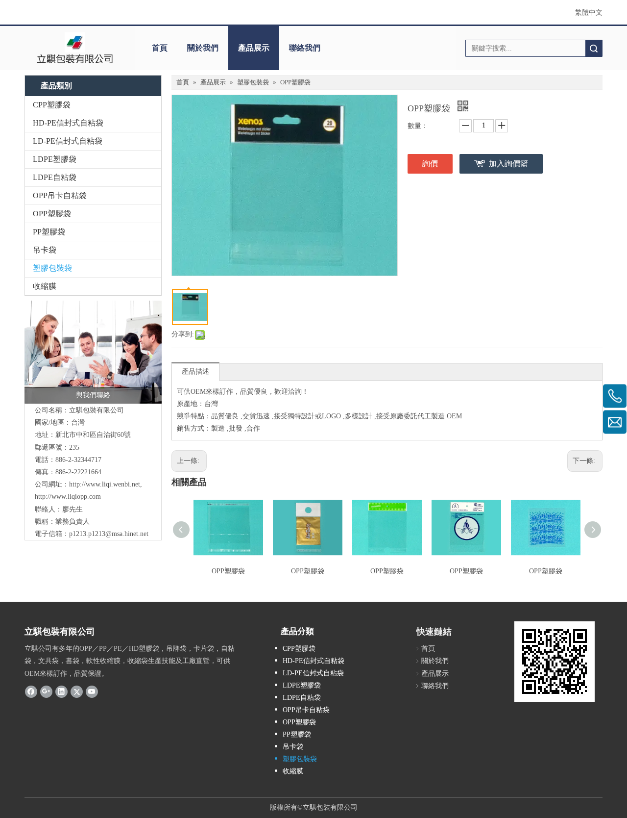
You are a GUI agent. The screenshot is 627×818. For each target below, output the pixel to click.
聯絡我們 (304, 48)
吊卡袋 (44, 250)
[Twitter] (77, 691)
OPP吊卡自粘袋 (60, 195)
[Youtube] (92, 691)
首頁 (160, 48)
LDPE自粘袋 (54, 177)
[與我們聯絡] (93, 352)
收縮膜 (44, 286)
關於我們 (202, 48)
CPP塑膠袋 (52, 105)
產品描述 (195, 371)
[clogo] (74, 48)
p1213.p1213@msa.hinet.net (108, 533)
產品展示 (253, 48)
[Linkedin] (61, 691)
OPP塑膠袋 (52, 213)
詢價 (430, 163)
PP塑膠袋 (49, 232)
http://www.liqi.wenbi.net (104, 484)
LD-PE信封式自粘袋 (67, 141)
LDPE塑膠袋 (54, 159)
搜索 (593, 48)
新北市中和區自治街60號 (93, 434)
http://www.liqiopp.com (68, 496)
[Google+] (46, 691)
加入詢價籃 (508, 163)
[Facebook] (31, 691)
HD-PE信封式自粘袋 (68, 123)
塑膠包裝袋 (52, 268)
